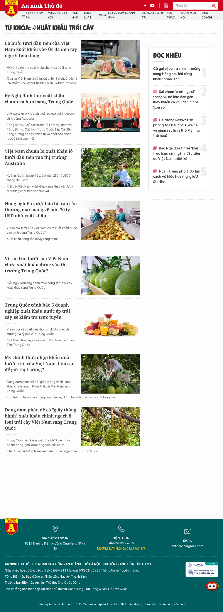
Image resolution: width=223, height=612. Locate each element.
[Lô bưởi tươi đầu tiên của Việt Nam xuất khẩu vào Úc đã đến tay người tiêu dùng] (110, 59)
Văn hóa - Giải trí (152, 16)
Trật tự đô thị (34, 16)
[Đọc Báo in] (168, 5)
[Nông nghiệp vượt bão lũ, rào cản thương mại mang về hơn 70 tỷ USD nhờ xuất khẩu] (110, 220)
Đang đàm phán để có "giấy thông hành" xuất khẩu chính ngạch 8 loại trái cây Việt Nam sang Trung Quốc (39, 386)
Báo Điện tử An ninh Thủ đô (11, 8)
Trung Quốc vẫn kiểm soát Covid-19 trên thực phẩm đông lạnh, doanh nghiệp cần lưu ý (39, 443)
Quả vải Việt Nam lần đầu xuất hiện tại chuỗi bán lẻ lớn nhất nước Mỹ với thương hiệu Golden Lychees (42, 81)
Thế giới (75, 16)
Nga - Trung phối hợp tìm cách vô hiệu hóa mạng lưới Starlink (176, 176)
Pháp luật (87, 16)
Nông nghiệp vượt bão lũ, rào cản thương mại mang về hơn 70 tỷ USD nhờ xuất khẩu (41, 210)
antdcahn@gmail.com (187, 546)
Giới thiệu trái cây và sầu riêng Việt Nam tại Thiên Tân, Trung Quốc (41, 343)
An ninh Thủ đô (42, 5)
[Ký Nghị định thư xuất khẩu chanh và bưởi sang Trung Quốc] (110, 112)
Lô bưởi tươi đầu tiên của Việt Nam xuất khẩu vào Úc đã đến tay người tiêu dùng (41, 49)
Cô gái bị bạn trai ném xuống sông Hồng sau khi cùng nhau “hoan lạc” (176, 74)
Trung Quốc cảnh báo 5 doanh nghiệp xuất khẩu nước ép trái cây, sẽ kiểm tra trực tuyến (37, 311)
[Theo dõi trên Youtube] (152, 5)
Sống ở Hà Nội (189, 16)
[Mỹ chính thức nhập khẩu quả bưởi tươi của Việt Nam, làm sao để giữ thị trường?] (110, 374)
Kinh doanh (207, 16)
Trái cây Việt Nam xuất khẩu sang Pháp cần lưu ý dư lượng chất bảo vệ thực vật (40, 189)
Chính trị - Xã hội (58, 16)
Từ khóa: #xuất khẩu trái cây (49, 27)
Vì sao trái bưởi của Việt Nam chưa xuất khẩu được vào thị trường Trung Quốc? (42, 230)
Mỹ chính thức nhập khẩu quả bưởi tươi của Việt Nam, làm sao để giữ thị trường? (39, 363)
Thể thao (171, 16)
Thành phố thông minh (121, 16)
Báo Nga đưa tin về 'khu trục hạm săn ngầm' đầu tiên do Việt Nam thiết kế (176, 153)
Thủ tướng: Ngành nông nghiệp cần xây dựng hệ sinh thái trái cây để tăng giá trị (62, 397)
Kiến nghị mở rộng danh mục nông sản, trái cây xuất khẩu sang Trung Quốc (39, 285)
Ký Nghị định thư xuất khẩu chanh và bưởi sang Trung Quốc (39, 70)
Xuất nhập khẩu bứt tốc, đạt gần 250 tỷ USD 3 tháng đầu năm (39, 178)
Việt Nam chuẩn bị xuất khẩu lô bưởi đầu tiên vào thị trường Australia (41, 116)
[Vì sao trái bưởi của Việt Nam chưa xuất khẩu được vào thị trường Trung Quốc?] (110, 275)
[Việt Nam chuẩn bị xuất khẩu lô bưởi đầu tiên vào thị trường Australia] (110, 167)
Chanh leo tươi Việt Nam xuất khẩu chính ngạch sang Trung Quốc (52, 451)
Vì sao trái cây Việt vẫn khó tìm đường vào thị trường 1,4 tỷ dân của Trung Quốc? (38, 332)
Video (103, 15)
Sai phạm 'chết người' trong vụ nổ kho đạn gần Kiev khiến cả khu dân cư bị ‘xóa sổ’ (175, 100)
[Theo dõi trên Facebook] (146, 5)
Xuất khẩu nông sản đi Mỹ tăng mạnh (33, 239)
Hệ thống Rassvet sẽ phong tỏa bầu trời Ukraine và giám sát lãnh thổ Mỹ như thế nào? (176, 128)
